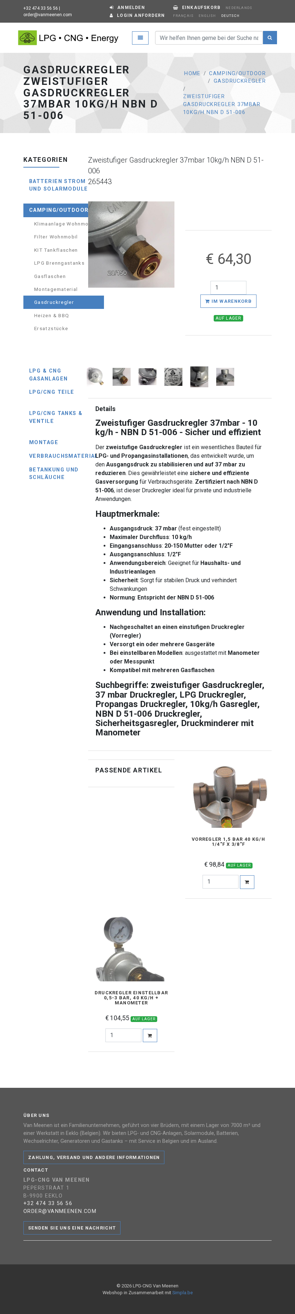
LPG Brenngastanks (59, 263)
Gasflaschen (50, 276)
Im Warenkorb (231, 301)
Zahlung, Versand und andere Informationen (94, 1157)
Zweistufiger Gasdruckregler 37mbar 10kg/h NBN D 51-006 (221, 104)
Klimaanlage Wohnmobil (64, 224)
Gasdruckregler (240, 81)
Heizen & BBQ (51, 315)
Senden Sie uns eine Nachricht (72, 1228)
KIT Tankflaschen (56, 250)
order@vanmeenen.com (47, 14)
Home (192, 73)
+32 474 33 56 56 (40, 8)
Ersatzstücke (51, 328)
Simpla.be (182, 1292)
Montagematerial (56, 289)
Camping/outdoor (237, 73)
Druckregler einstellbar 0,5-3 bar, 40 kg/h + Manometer (131, 997)
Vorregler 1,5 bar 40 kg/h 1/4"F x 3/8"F (228, 842)
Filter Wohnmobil (56, 236)
